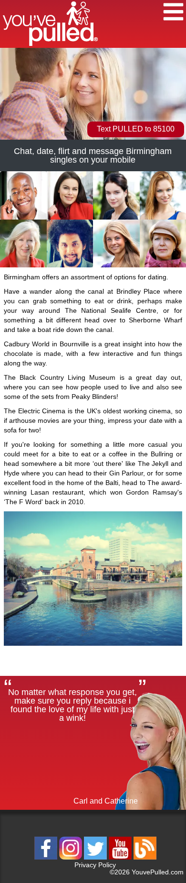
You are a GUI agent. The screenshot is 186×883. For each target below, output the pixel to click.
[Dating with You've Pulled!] (50, 46)
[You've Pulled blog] (145, 857)
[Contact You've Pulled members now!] (23, 217)
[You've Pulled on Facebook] (46, 857)
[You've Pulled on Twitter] (96, 857)
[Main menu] (173, 13)
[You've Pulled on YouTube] (121, 857)
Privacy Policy (95, 865)
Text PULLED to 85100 (136, 129)
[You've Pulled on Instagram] (71, 857)
